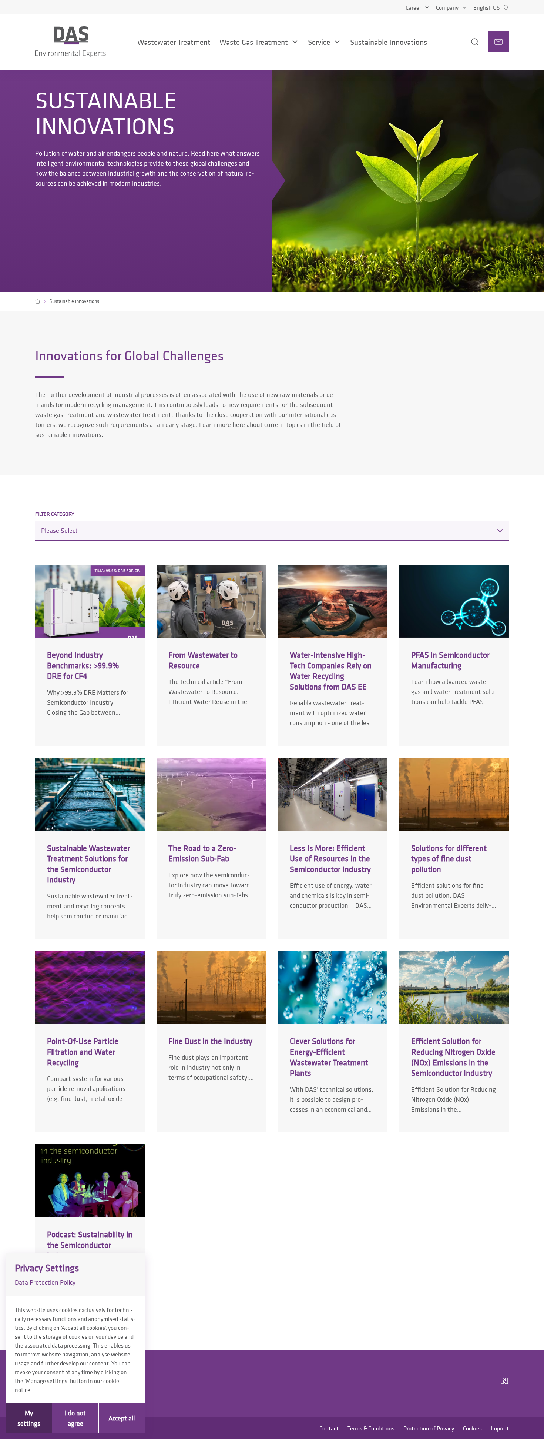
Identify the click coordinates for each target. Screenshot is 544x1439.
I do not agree (75, 1418)
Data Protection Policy (45, 1282)
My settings (28, 1418)
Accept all (121, 1418)
